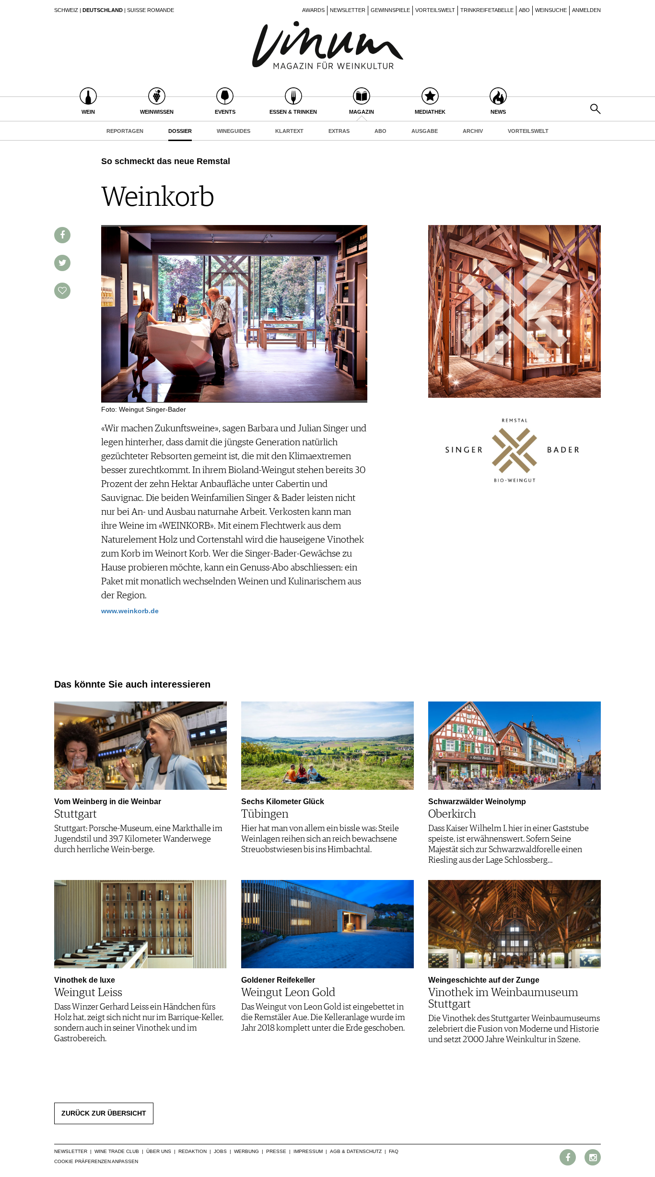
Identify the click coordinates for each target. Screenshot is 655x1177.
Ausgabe (424, 131)
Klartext (289, 131)
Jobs (220, 1151)
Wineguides (233, 131)
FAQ (393, 1151)
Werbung (246, 1151)
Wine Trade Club (116, 1151)
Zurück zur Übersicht (103, 1113)
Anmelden (586, 10)
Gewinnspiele (390, 10)
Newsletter (347, 10)
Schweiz (66, 10)
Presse (276, 1151)
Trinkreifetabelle (487, 10)
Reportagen (124, 131)
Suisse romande (150, 10)
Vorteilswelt (435, 10)
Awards (313, 10)
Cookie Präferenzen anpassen (96, 1161)
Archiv (473, 131)
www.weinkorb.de (130, 611)
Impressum (308, 1151)
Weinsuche (551, 10)
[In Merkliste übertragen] (62, 291)
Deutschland (102, 10)
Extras (339, 131)
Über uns (158, 1151)
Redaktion (192, 1151)
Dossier (180, 131)
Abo (524, 10)
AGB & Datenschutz (356, 1151)
